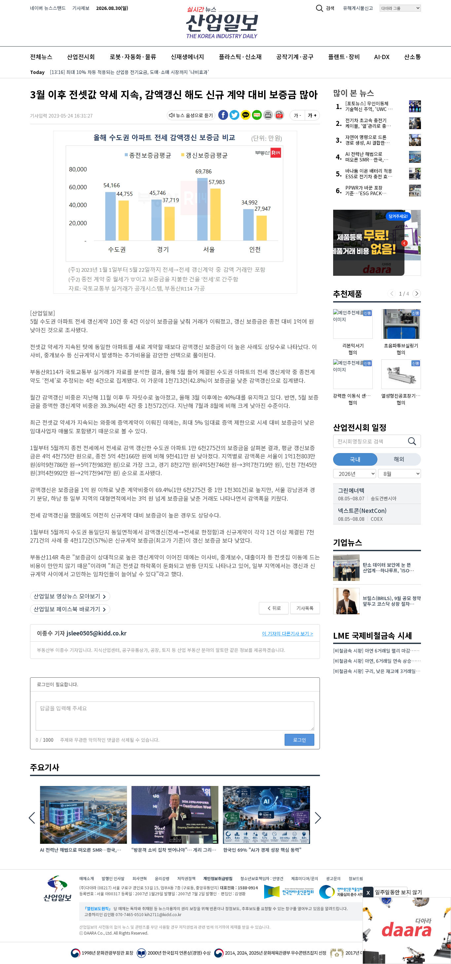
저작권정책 (186, 878)
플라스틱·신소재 (240, 56)
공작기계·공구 (295, 56)
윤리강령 (162, 878)
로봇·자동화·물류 (133, 56)
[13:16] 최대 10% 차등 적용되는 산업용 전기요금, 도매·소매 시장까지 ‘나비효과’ (129, 72)
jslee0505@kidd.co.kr (96, 633)
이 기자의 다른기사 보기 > (287, 633)
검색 (330, 8)
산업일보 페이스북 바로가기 (67, 609)
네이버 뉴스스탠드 (48, 8)
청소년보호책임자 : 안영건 (261, 878)
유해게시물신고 (358, 8)
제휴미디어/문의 (304, 878)
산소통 (412, 56)
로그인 (299, 739)
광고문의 (333, 878)
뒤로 (276, 608)
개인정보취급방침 (217, 878)
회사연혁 (139, 878)
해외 (399, 459)
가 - (297, 115)
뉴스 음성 (185, 115)
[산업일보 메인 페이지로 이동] (222, 22)
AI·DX (382, 56)
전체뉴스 (41, 56)
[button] (268, 115)
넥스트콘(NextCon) (362, 510)
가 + (312, 115)
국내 (355, 459)
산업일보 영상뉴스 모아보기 (67, 596)
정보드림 (356, 878)
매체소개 (86, 878)
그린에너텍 (351, 490)
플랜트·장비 (344, 56)
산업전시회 (81, 56)
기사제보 (80, 8)
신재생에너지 (187, 56)
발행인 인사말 (113, 878)
